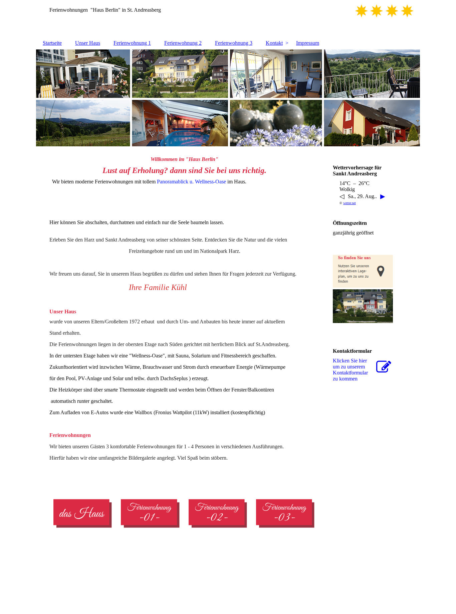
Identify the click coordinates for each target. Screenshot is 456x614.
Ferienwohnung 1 (132, 43)
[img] (228, 18)
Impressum (307, 43)
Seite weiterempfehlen (288, 582)
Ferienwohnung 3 (233, 43)
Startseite (52, 43)
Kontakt (274, 43)
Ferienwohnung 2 (183, 43)
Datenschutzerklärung (238, 582)
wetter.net (349, 203)
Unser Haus (87, 43)
